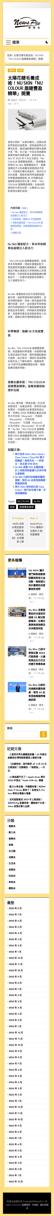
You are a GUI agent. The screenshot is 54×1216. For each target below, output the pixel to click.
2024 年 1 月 (15, 1100)
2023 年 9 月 (15, 1125)
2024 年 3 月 (15, 1088)
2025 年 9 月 (15, 976)
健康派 (12, 70)
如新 (12, 506)
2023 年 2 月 (15, 1169)
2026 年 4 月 (15, 933)
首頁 (9, 55)
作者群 (35, 1205)
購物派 (12, 888)
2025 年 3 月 (15, 1013)
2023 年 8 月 (15, 1131)
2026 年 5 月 (15, 926)
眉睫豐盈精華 (26, 506)
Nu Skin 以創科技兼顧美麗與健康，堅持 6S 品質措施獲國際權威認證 (30, 480)
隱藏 (24, 208)
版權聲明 (26, 1205)
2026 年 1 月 (15, 951)
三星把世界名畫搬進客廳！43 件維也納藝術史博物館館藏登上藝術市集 (27, 756)
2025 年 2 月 (15, 1020)
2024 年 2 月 (15, 1094)
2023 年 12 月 (16, 1107)
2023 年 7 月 (15, 1138)
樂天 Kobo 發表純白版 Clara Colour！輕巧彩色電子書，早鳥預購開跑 (30, 490)
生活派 (12, 863)
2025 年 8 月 (15, 982)
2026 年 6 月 (15, 920)
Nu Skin (37, 501)
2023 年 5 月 (15, 1150)
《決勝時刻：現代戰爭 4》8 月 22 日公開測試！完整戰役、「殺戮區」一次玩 (27, 767)
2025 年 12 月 (16, 957)
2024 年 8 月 (15, 1057)
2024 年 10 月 (16, 1045)
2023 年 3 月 (15, 1162)
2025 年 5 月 (15, 1001)
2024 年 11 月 (16, 1038)
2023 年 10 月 (16, 1119)
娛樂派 (12, 838)
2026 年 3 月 (15, 939)
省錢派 (12, 869)
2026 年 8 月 (15, 908)
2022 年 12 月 (16, 1181)
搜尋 (9, 728)
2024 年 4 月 (15, 1082)
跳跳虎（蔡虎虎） (19, 100)
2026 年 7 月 (15, 914)
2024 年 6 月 (15, 1069)
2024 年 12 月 (16, 1032)
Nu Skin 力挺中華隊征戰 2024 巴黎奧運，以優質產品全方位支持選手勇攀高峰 (36, 657)
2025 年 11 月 (15, 964)
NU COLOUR (23, 501)
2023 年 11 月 (15, 1113)
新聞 (20, 70)
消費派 (12, 857)
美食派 (12, 882)
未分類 (12, 851)
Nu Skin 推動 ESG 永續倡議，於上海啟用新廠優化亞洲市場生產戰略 (30, 470)
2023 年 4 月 (15, 1156)
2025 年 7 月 (15, 989)
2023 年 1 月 (15, 1175)
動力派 (12, 832)
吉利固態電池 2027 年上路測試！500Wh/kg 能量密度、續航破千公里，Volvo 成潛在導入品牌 (27, 803)
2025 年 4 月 (15, 1007)
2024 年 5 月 (15, 1076)
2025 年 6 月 (15, 995)
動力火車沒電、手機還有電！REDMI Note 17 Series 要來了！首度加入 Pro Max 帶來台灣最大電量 (26, 790)
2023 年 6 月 (15, 1144)
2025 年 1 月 (15, 1026)
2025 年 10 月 (16, 970)
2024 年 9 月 (15, 1051)
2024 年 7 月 (15, 1063)
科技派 (12, 875)
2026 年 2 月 (15, 945)
